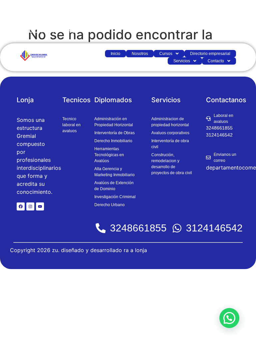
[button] (169, 53)
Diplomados (113, 100)
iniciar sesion (231, 21)
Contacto (216, 61)
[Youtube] (40, 206)
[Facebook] (21, 206)
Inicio (115, 53)
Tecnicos (76, 100)
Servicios (181, 61)
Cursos (165, 53)
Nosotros (140, 53)
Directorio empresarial (210, 53)
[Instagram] (30, 206)
